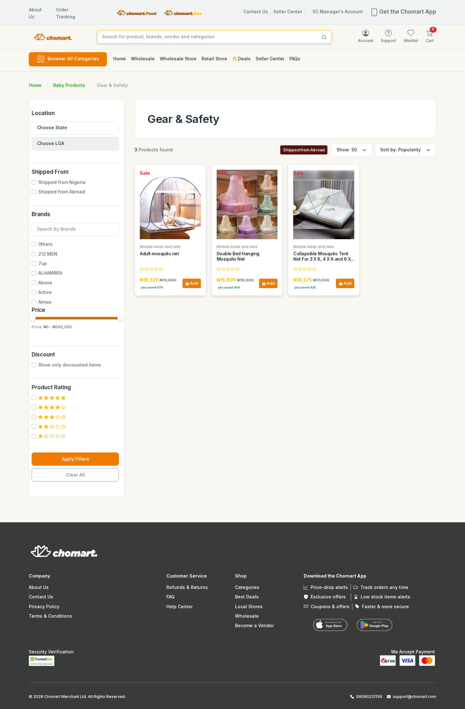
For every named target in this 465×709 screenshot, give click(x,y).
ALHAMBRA (50, 273)
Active (45, 292)
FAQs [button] (294, 58)
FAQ (170, 596)
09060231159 (369, 696)
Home (35, 85)
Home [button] (119, 58)
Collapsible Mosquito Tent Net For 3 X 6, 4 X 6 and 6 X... (323, 256)
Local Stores (249, 606)
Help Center (179, 606)
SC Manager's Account (338, 11)
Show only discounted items (69, 364)
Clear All (75, 474)
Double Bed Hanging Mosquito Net (238, 256)
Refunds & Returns (187, 587)
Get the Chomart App (407, 11)
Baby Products (69, 85)
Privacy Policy (44, 606)
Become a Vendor (254, 625)
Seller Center (287, 11)
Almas (45, 302)
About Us (39, 587)
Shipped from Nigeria (61, 182)
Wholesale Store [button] (178, 58)
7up (42, 263)
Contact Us (256, 11)
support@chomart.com (414, 696)
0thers (45, 244)
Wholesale (247, 616)
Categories (247, 587)
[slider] (33, 318)
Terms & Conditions (50, 616)
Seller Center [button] (270, 58)
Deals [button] (244, 58)
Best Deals (247, 596)
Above (45, 282)
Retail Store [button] (214, 58)
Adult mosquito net (159, 253)
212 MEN (47, 254)
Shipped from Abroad (61, 191)
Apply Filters (75, 459)
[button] (430, 36)
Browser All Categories (73, 58)
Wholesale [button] (143, 58)
